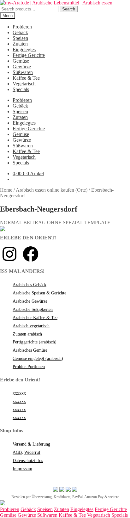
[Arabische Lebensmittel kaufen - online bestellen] (2, 503)
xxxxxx (19, 393)
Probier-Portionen (29, 366)
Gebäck (20, 32)
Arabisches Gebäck (29, 284)
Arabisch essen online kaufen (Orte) (51, 190)
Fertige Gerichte (29, 55)
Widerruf (32, 452)
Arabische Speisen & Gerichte (39, 293)
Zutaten (20, 43)
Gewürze (22, 66)
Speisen (20, 38)
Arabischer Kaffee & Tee (35, 317)
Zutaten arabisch (27, 334)
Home (6, 190)
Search (68, 9)
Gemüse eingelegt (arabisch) (38, 358)
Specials (21, 89)
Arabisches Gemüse (30, 350)
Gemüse (21, 61)
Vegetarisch (24, 83)
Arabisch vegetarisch (31, 326)
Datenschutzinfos (28, 460)
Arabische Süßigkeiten (33, 309)
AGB (17, 452)
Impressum (22, 468)
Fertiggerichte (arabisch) (34, 342)
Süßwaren (23, 72)
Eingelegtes (24, 49)
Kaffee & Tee (26, 78)
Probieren (22, 26)
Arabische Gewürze (30, 301)
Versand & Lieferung (31, 444)
